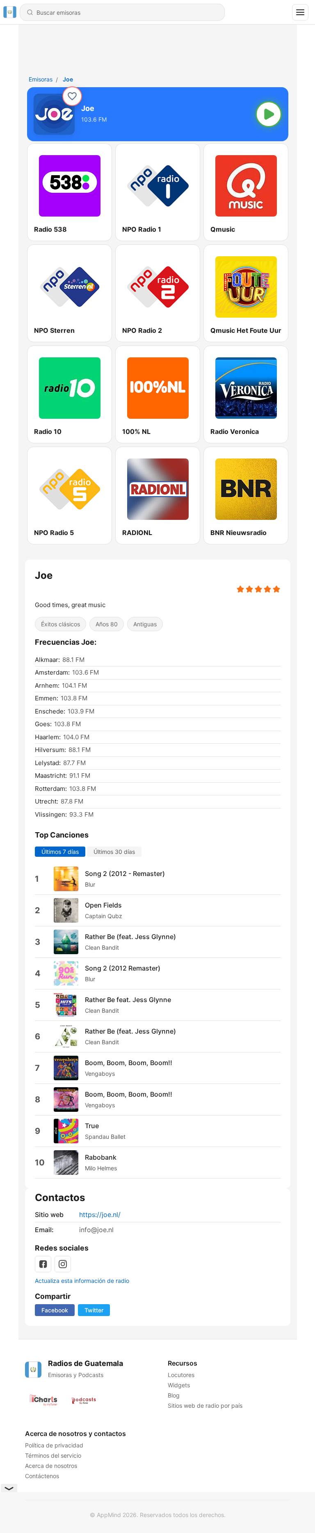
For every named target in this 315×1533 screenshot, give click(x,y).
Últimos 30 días (114, 851)
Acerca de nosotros (51, 1465)
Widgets (178, 1385)
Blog (173, 1395)
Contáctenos (42, 1475)
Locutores (180, 1374)
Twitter (93, 1310)
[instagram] (63, 1264)
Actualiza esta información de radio (82, 1280)
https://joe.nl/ (100, 1214)
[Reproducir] (269, 114)
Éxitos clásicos (60, 624)
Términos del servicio (53, 1455)
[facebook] (43, 1264)
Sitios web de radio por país (204, 1405)
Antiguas (145, 624)
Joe (68, 79)
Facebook (54, 1310)
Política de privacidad (54, 1445)
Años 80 (107, 624)
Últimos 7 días (60, 851)
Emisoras (40, 79)
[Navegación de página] (300, 12)
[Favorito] (72, 96)
